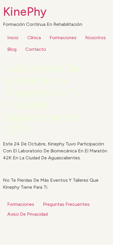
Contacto (35, 49)
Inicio (13, 37)
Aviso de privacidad (27, 214)
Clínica (34, 37)
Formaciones (63, 37)
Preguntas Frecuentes (66, 204)
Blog (12, 49)
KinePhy (25, 12)
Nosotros (95, 37)
